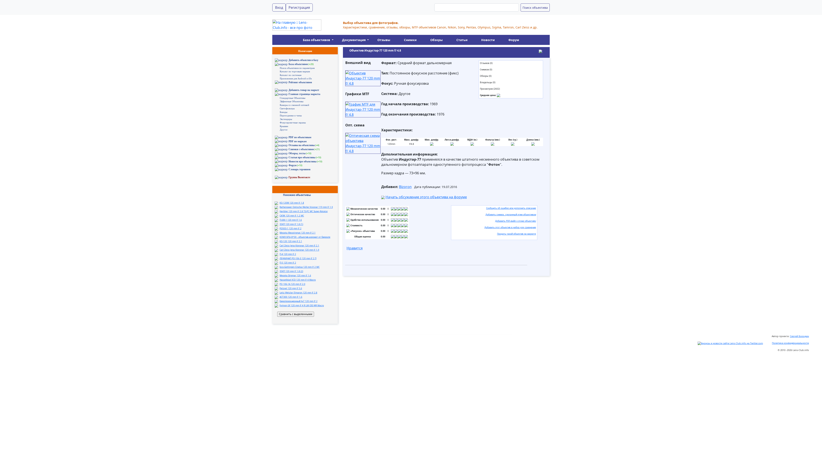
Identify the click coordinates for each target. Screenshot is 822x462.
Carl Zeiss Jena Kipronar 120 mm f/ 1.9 (299, 249)
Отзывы (383, 40)
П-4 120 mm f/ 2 (288, 254)
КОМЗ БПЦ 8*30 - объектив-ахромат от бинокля (305, 236)
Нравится (355, 248)
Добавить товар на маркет (304, 90)
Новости (488, 40)
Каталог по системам (290, 75)
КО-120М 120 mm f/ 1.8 (292, 202)
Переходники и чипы (291, 115)
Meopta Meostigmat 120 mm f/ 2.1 (298, 232)
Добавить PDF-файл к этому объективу (515, 220)
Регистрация (299, 7)
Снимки (410, 40)
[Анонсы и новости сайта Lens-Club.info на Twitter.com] (730, 343)
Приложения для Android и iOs (296, 78)
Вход (279, 7)
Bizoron (405, 186)
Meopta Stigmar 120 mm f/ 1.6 (295, 275)
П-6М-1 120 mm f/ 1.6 (291, 219)
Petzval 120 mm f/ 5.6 (291, 288)
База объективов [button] (317, 40)
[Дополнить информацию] (498, 95)
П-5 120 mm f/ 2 (288, 262)
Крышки (284, 126)
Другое (283, 129)
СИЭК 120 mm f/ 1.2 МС (292, 215)
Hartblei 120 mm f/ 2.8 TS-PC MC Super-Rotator (304, 211)
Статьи (462, 40)
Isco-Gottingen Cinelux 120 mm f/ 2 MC (300, 266)
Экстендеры (286, 119)
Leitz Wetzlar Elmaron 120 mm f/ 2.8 (298, 292)
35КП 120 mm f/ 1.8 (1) (291, 224)
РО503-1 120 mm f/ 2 (290, 228)
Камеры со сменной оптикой (294, 105)
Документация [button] (354, 40)
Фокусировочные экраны (293, 122)
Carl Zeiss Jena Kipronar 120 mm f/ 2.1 (299, 245)
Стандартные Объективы (292, 98)
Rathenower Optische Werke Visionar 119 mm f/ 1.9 (306, 207)
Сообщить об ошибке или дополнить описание (511, 208)
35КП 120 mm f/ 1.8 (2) (291, 271)
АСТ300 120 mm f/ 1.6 (291, 296)
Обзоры (436, 40)
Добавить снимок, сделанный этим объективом (510, 214)
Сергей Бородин (799, 336)
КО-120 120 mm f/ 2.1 (291, 241)
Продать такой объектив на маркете (516, 233)
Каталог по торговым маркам (295, 71)
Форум (513, 40)
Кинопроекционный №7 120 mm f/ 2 (298, 301)
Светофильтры (287, 108)
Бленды (283, 112)
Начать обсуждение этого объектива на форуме (426, 197)
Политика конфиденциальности (790, 343)
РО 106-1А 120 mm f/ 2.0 (292, 284)
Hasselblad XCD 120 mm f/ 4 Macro (298, 279)
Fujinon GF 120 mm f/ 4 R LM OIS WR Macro (302, 305)
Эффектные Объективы (291, 101)
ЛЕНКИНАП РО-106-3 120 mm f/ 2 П (298, 258)
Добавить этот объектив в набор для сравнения (510, 227)
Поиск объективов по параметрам (297, 68)
